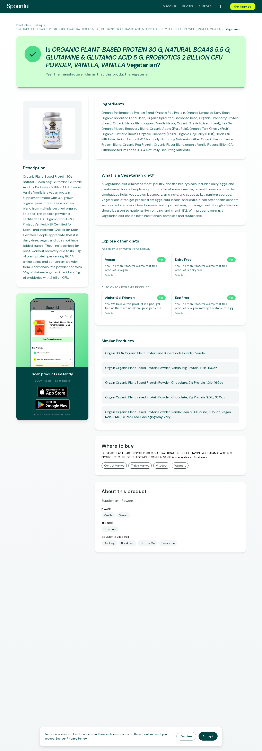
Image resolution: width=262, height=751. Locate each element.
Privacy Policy (77, 738)
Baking (38, 25)
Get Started (242, 6)
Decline (186, 736)
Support (205, 6)
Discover (170, 6)
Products (22, 25)
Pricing (187, 6)
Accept (208, 736)
